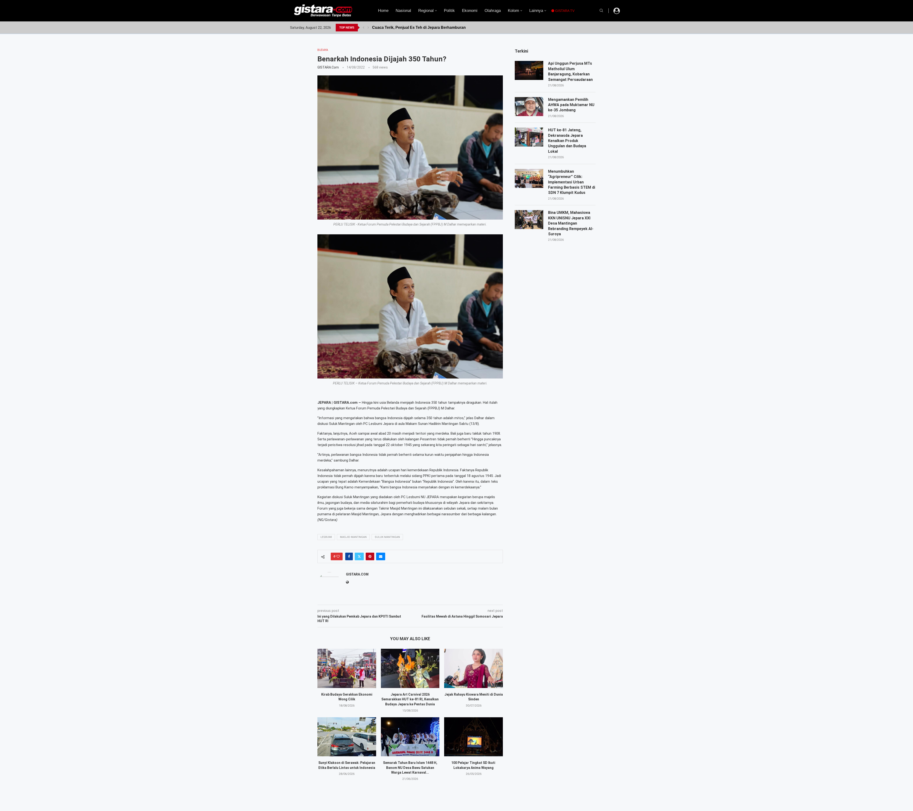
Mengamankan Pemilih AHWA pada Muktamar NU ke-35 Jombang (571, 105)
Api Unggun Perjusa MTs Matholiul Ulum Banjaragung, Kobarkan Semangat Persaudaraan (570, 71)
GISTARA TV (564, 11)
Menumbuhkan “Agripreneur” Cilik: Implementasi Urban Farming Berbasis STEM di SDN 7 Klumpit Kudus (571, 182)
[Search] (601, 11)
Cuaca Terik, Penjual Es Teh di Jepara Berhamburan (419, 27)
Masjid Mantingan (353, 537)
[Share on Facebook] (349, 556)
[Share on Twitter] (359, 556)
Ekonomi (469, 10)
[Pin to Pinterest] (370, 556)
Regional (426, 10)
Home (383, 10)
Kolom (513, 10)
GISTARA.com (328, 67)
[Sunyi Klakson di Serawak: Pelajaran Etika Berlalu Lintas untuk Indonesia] (346, 736)
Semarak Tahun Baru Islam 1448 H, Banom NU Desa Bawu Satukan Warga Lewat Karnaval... (410, 767)
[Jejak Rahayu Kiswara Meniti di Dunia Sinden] (473, 668)
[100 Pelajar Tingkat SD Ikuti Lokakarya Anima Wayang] (473, 736)
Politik (449, 10)
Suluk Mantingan (387, 537)
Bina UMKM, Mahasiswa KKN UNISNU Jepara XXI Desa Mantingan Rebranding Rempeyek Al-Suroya (570, 223)
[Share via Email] (380, 556)
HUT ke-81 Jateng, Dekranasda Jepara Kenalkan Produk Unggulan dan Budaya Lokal (567, 141)
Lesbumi (326, 537)
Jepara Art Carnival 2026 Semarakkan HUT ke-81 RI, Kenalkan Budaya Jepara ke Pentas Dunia (410, 699)
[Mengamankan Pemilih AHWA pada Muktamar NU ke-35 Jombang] (529, 106)
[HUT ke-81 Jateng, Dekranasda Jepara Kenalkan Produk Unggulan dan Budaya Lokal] (529, 137)
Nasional (403, 10)
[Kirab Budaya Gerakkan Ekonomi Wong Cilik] (346, 668)
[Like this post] (338, 556)
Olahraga (493, 10)
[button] (363, 27)
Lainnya (536, 10)
